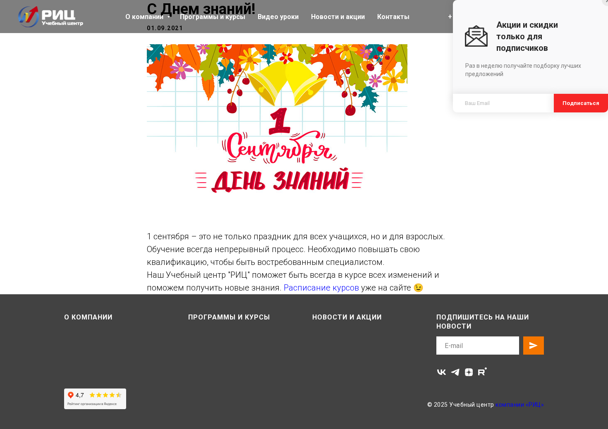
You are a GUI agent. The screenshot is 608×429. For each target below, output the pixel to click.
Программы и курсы (212, 17)
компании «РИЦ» (519, 404)
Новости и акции (338, 17)
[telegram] (455, 372)
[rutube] (482, 372)
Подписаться (581, 103)
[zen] (469, 372)
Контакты (393, 17)
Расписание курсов (322, 288)
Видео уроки (278, 17)
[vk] (441, 372)
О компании (145, 17)
